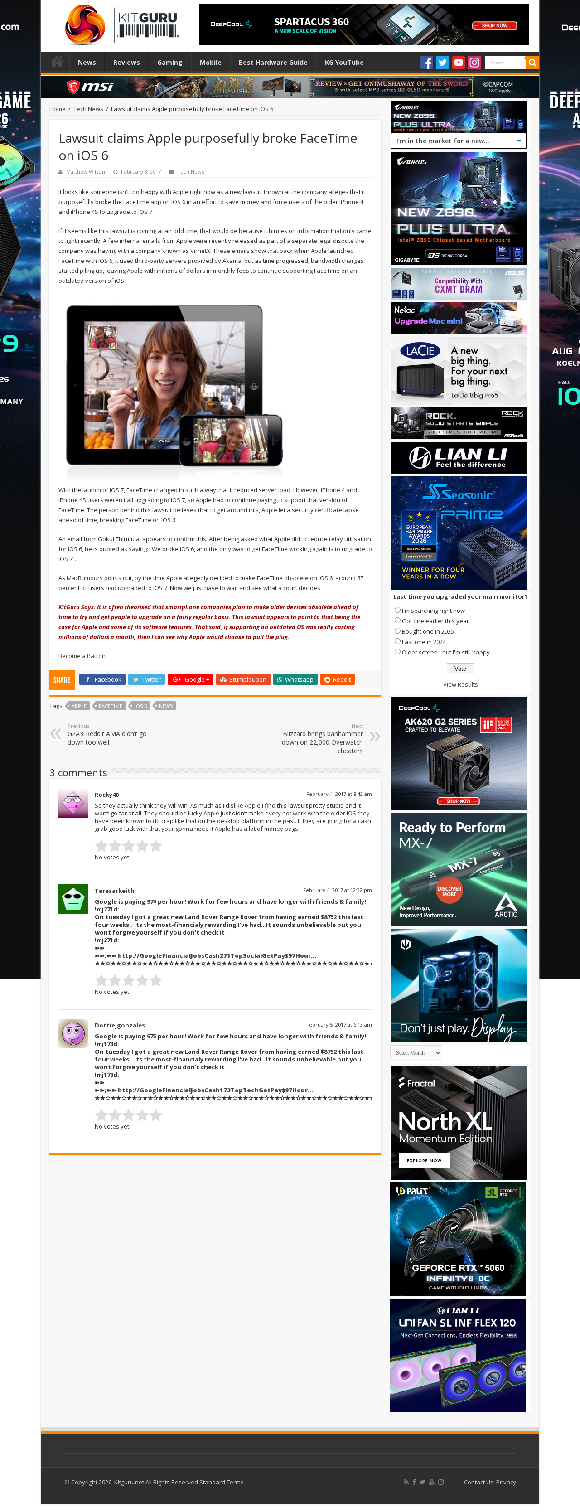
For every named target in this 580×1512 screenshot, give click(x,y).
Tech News (88, 109)
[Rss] (406, 1482)
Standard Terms (221, 1482)
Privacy (506, 1482)
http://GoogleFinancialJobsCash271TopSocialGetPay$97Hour (214, 955)
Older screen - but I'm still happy (446, 652)
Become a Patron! (82, 656)
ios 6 (141, 706)
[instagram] (441, 1482)
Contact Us (478, 1482)
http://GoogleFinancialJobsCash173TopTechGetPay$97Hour (213, 1090)
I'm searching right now (433, 610)
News (87, 62)
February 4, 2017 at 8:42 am (339, 793)
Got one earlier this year (435, 621)
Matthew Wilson (85, 171)
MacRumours (85, 578)
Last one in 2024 (424, 642)
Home (57, 61)
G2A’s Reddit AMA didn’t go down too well (107, 734)
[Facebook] (426, 62)
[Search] (532, 62)
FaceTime (110, 706)
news (166, 706)
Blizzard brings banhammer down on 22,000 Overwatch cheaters (322, 738)
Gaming (170, 62)
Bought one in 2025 (428, 631)
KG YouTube (344, 62)
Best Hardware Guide (273, 62)
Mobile (211, 62)
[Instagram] (474, 62)
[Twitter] (442, 62)
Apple (79, 706)
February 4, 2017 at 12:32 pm (337, 890)
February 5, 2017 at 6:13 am (339, 1024)
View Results (460, 684)
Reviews (126, 62)
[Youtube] (458, 62)
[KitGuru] (120, 22)
